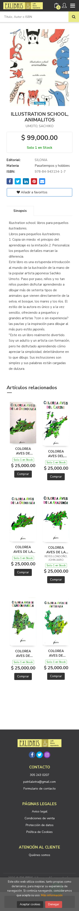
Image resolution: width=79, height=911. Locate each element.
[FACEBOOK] (32, 755)
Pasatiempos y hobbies (52, 165)
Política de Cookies (39, 832)
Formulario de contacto (39, 788)
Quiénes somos (39, 855)
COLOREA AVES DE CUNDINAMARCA (23, 653)
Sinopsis (20, 211)
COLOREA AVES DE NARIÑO (23, 451)
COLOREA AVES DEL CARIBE (56, 453)
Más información (52, 895)
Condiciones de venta (40, 818)
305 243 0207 (39, 775)
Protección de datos (40, 825)
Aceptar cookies (30, 904)
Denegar (53, 904)
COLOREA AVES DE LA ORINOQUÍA (23, 549)
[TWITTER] (39, 755)
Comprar (23, 474)
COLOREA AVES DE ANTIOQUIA (56, 653)
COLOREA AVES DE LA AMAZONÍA (56, 549)
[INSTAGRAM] (47, 755)
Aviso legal (39, 811)
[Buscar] (73, 16)
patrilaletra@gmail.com (39, 782)
